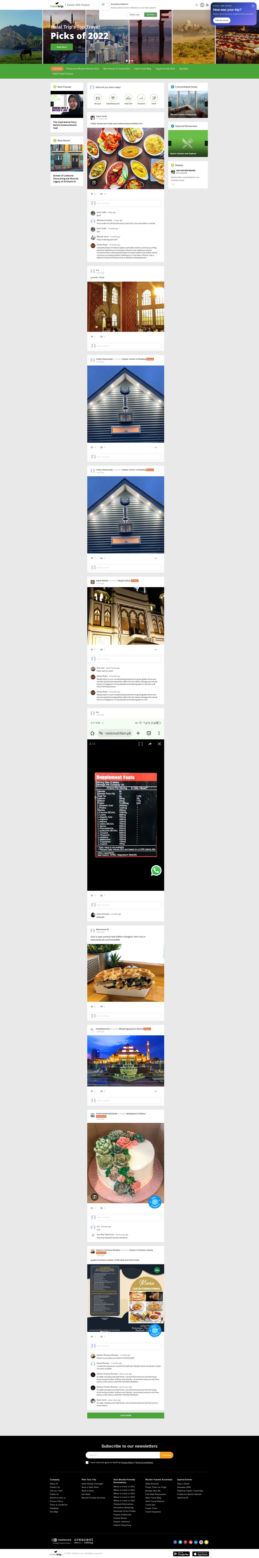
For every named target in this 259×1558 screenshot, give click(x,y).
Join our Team (56, 1491)
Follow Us (54, 1494)
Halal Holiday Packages (92, 1484)
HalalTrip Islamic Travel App (190, 1491)
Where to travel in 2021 (124, 1487)
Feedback (54, 1508)
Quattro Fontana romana (141, 1250)
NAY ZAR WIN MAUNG (185, 170)
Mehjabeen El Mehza (136, 1113)
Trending (57, 68)
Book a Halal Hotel (90, 1487)
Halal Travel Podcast (63, 73)
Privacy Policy (127, 1462)
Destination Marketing (123, 1508)
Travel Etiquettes (153, 1512)
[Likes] (92, 194)
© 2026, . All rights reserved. (83, 1553)
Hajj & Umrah (183, 1484)
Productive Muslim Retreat (189, 1494)
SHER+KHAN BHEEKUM (106, 1113)
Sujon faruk (101, 116)
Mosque (97, 103)
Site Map (54, 1512)
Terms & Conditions (144, 1462)
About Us (54, 1484)
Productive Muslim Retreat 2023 (82, 68)
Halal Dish (128, 103)
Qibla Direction (152, 1484)
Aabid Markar (102, 580)
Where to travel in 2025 (124, 1501)
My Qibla (183, 68)
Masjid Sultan (124, 580)
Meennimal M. (102, 929)
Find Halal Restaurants (155, 1494)
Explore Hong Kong (122, 1525)
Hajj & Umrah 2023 (165, 68)
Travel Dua (150, 1505)
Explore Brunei (120, 1518)
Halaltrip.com (78, 1553)
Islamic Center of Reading (134, 359)
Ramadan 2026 (184, 1487)
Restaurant (101, 1116)
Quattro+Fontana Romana (108, 1250)
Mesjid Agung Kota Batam (131, 1029)
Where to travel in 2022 (124, 1490)
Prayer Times (151, 1508)
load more (125, 1415)
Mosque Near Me (153, 1491)
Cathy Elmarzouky (104, 359)
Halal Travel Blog (142, 68)
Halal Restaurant (113, 103)
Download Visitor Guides (125, 1511)
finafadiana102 (103, 1029)
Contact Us (55, 1487)
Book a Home (88, 1491)
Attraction (141, 103)
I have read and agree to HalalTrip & (121, 1462)
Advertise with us (58, 1498)
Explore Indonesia (122, 1522)
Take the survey (221, 20)
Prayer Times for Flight (155, 1487)
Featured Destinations (124, 1504)
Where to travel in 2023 (124, 1494)
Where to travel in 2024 (124, 1497)
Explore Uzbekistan (122, 1515)
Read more (62, 47)
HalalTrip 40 (182, 1498)
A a (97, 270)
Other (153, 103)
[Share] (156, 447)
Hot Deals (86, 1494)
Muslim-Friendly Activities (93, 1498)
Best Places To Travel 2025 (116, 68)
